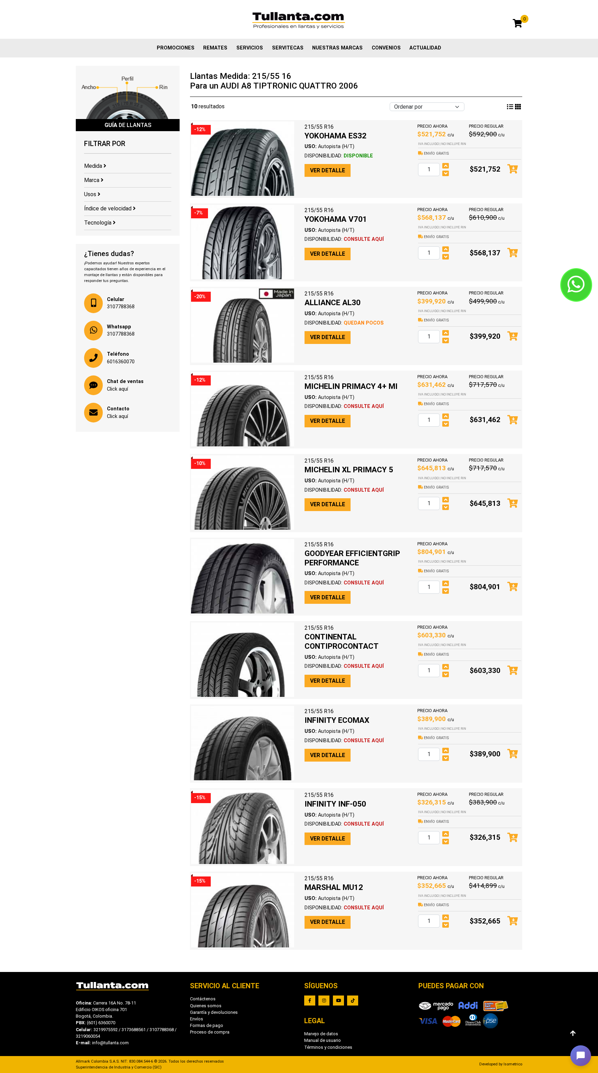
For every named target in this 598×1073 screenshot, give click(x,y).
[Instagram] (323, 1000)
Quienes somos (205, 1005)
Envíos (196, 1018)
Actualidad (425, 48)
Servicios (249, 48)
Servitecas (287, 48)
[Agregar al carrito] (512, 169)
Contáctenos (203, 998)
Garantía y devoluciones (214, 1012)
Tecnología (98, 222)
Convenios (386, 48)
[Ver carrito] (517, 24)
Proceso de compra (209, 1032)
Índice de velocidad (108, 208)
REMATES (215, 48)
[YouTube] (338, 1000)
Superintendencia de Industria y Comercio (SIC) (119, 1067)
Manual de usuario (322, 1040)
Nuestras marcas (337, 48)
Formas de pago (206, 1025)
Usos (91, 194)
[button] (580, 1055)
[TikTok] (352, 1000)
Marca (92, 180)
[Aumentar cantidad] (445, 166)
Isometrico (513, 1064)
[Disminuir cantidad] (445, 173)
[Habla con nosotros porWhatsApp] (576, 284)
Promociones (175, 48)
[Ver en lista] (518, 106)
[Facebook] (309, 1000)
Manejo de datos (321, 1033)
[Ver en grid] (510, 106)
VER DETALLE (327, 170)
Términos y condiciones (328, 1047)
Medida (93, 166)
